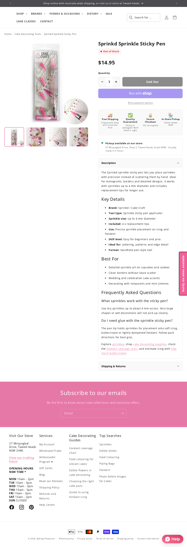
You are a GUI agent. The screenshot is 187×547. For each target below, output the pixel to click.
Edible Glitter (108, 450)
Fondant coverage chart (81, 450)
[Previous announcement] (10, 3)
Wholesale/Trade (50, 450)
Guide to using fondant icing (79, 494)
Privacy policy (84, 538)
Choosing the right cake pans (81, 483)
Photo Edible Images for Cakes (112, 479)
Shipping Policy (49, 487)
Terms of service (105, 538)
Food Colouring (109, 457)
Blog (42, 474)
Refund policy (66, 538)
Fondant (104, 470)
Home (8, 34)
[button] (21, 14)
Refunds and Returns (47, 496)
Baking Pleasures (46, 538)
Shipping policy (125, 538)
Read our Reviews (51, 481)
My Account (47, 444)
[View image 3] (57, 137)
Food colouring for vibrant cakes (81, 461)
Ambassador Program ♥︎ (47, 459)
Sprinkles (105, 444)
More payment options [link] (140, 102)
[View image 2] (36, 137)
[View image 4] (79, 137)
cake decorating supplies (149, 344)
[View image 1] (14, 137)
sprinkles (118, 344)
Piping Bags (107, 463)
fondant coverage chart (121, 348)
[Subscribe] (122, 413)
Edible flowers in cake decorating (80, 473)
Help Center (47, 504)
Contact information (148, 538)
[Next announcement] (177, 3)
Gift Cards (46, 468)
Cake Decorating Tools (28, 34)
